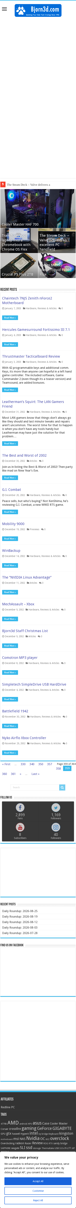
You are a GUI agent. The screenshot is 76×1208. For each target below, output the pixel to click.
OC (42, 1139)
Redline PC (8, 1107)
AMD (13, 1123)
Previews (34, 529)
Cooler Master (59, 1123)
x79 (64, 1148)
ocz (47, 1139)
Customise (38, 1190)
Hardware (31, 308)
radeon (19, 1143)
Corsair (4, 1129)
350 (40, 764)
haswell (16, 1133)
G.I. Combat (11, 489)
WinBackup (11, 550)
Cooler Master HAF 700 (20, 224)
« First (6, 764)
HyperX (25, 1133)
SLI (22, 1147)
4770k (4, 1123)
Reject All (38, 1200)
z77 (69, 1148)
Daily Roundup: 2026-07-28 (19, 933)
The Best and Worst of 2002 (24, 455)
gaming (29, 1128)
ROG (45, 1143)
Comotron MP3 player (19, 657)
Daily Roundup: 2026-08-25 (19, 911)
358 (58, 768)
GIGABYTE (62, 1128)
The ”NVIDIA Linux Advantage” (26, 577)
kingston (66, 1133)
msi (16, 1139)
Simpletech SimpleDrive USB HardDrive (34, 684)
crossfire (15, 1129)
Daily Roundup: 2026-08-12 (19, 922)
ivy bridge (43, 1134)
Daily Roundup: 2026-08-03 (19, 927)
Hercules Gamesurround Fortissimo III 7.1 (36, 329)
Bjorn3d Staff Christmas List (25, 631)
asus (37, 1123)
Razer (28, 1143)
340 (32, 764)
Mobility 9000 (13, 524)
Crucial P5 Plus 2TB (17, 274)
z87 (73, 1148)
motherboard (7, 1139)
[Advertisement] (38, 58)
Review (37, 1143)
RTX (51, 1143)
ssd (29, 1147)
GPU (3, 1133)
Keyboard (54, 1134)
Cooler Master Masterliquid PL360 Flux (55, 269)
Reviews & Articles (47, 308)
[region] (38, 1180)
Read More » (10, 317)
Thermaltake (48, 1148)
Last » (35, 774)
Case (45, 1123)
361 (13, 774)
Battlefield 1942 (15, 711)
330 (23, 764)
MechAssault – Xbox (18, 604)
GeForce (44, 1128)
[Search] (62, 787)
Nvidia (33, 1138)
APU (30, 1123)
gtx (8, 1133)
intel (34, 1133)
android (23, 1124)
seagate (15, 1148)
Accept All (38, 1181)
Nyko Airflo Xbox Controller (24, 738)
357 (49, 764)
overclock (59, 1138)
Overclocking (7, 1143)
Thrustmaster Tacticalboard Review (31, 356)
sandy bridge (60, 1143)
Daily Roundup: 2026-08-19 (19, 916)
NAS (22, 1139)
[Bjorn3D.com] (38, 9)
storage (37, 1148)
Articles (33, 460)
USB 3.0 (59, 1148)
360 (4, 774)
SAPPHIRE (5, 1148)
